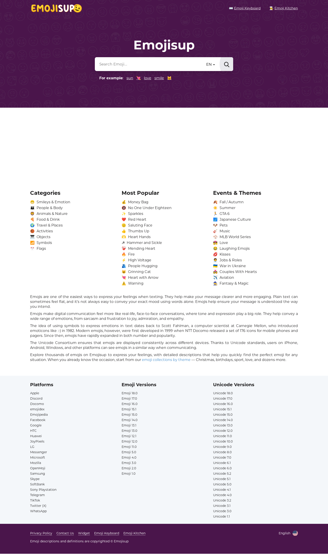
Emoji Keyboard (106, 533)
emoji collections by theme (166, 360)
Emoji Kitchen (134, 533)
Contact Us (65, 533)
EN (209, 64)
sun (130, 78)
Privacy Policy (41, 533)
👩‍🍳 (283, 8)
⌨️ (245, 8)
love (147, 78)
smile (159, 78)
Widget (84, 533)
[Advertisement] (164, 145)
